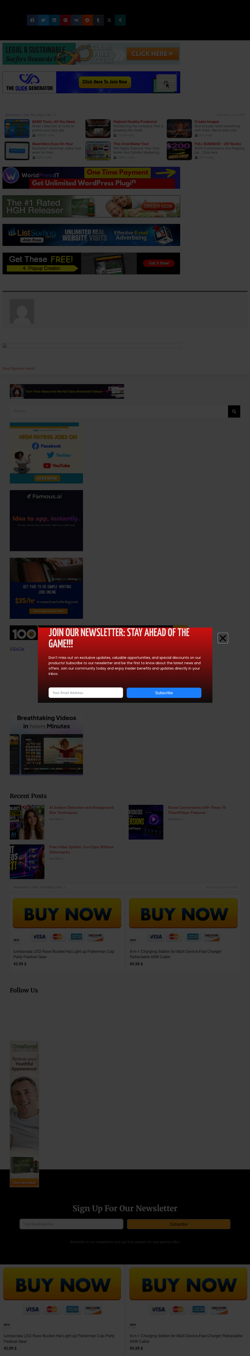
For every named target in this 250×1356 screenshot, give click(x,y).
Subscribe (164, 692)
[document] (125, 678)
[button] (223, 638)
